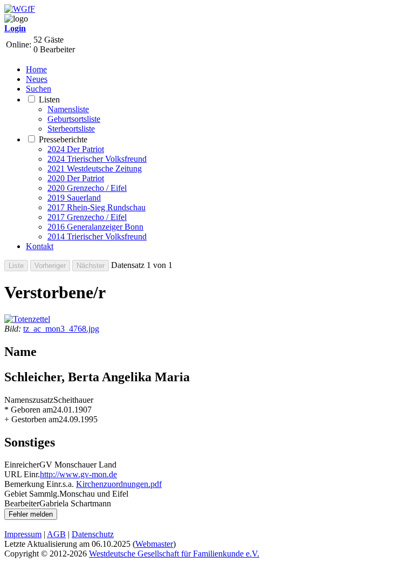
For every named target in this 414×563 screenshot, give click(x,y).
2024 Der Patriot (75, 149)
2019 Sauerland (74, 197)
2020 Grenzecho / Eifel (87, 188)
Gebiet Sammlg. (31, 493)
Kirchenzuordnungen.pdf (119, 484)
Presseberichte (63, 139)
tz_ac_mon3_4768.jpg (61, 328)
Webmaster (154, 543)
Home (36, 69)
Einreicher (21, 464)
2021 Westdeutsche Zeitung (94, 168)
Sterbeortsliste (71, 128)
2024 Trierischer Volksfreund (97, 158)
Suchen (38, 88)
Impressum (23, 534)
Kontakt (39, 246)
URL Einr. (22, 474)
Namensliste (68, 109)
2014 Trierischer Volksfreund (97, 236)
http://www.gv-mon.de (78, 474)
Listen (49, 99)
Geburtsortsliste (73, 118)
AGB (56, 534)
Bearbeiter (21, 503)
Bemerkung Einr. (33, 484)
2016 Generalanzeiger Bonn (95, 226)
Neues (36, 79)
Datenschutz (93, 534)
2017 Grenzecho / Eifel (87, 217)
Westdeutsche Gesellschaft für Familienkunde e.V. (174, 553)
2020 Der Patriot (75, 178)
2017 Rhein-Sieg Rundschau (96, 207)
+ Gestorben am (31, 419)
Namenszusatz (28, 399)
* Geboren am (28, 409)
